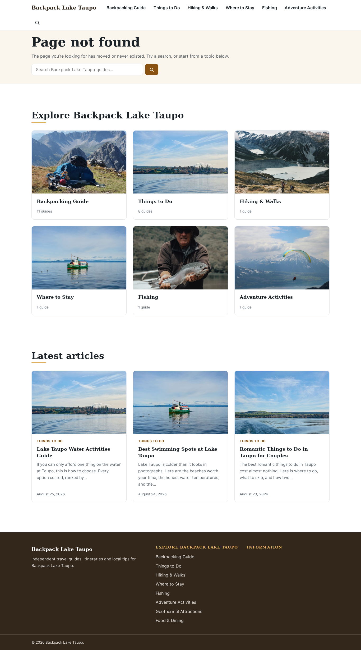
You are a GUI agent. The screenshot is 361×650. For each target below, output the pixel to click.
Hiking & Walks (203, 7)
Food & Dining (170, 620)
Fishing (269, 7)
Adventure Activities (305, 7)
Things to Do (167, 7)
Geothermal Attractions (179, 611)
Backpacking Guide (126, 7)
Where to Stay (240, 7)
